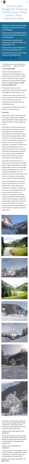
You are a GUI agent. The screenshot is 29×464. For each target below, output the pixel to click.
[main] (14, 12)
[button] (1, 2)
